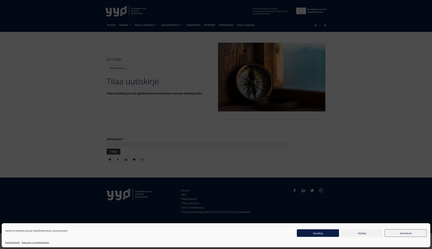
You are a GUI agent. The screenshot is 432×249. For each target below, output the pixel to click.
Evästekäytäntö (12, 242)
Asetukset (406, 233)
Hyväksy (318, 233)
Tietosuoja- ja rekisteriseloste (35, 242)
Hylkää (362, 233)
